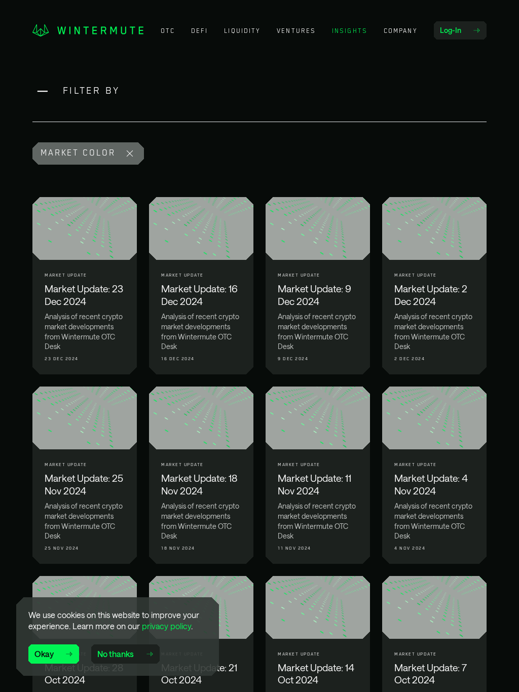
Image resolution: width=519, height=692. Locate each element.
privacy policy (166, 626)
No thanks (115, 654)
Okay (44, 654)
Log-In (463, 32)
